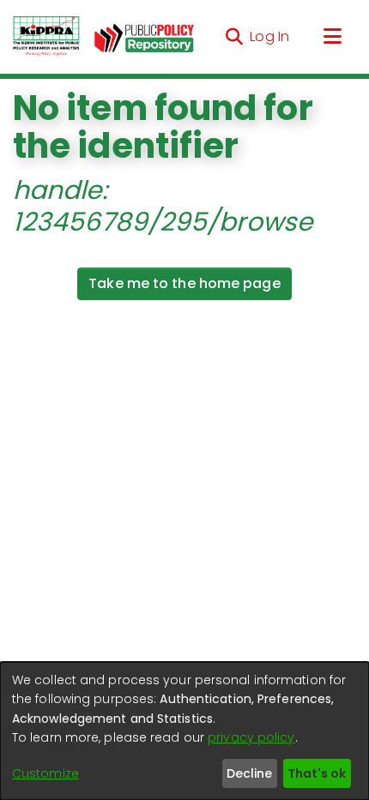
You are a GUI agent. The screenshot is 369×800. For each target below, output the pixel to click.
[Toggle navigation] (332, 37)
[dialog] (184, 731)
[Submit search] (234, 37)
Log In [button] (270, 36)
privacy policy (251, 737)
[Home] (46, 36)
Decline (249, 773)
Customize (45, 773)
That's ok (316, 773)
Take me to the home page (184, 283)
